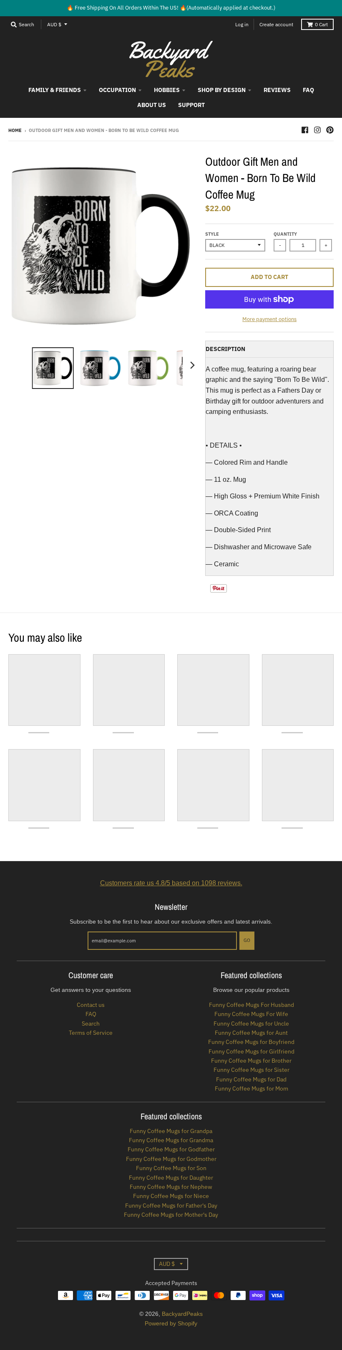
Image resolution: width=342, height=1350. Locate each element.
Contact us (91, 1005)
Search (91, 1023)
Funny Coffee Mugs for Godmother (171, 1159)
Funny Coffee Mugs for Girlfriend (251, 1051)
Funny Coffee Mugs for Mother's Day (171, 1214)
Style (212, 234)
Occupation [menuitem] (117, 90)
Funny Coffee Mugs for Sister (251, 1070)
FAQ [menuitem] (308, 90)
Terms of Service (91, 1032)
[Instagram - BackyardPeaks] (317, 130)
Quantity (285, 234)
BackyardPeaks (182, 1313)
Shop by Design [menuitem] (222, 90)
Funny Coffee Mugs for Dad (251, 1079)
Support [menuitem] (191, 105)
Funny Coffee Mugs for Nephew (171, 1187)
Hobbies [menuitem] (167, 90)
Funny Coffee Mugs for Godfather (171, 1149)
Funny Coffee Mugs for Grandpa (171, 1131)
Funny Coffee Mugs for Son (171, 1168)
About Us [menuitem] (151, 105)
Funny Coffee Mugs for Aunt (251, 1032)
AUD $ (54, 24)
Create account (276, 24)
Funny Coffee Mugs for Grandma (171, 1140)
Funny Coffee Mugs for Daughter (171, 1177)
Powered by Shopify (171, 1323)
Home (15, 130)
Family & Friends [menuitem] (54, 90)
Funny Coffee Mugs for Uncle (251, 1023)
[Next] (192, 365)
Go (247, 940)
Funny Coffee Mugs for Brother (251, 1060)
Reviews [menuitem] (277, 90)
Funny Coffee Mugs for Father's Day (171, 1205)
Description (225, 349)
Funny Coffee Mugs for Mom (251, 1088)
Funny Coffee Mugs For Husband (251, 1005)
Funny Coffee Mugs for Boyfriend (251, 1042)
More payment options (269, 319)
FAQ (91, 1014)
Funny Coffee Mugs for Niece (171, 1196)
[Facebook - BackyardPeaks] (305, 130)
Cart (321, 24)
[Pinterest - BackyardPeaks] (330, 130)
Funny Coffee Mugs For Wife (251, 1014)
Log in (242, 24)
